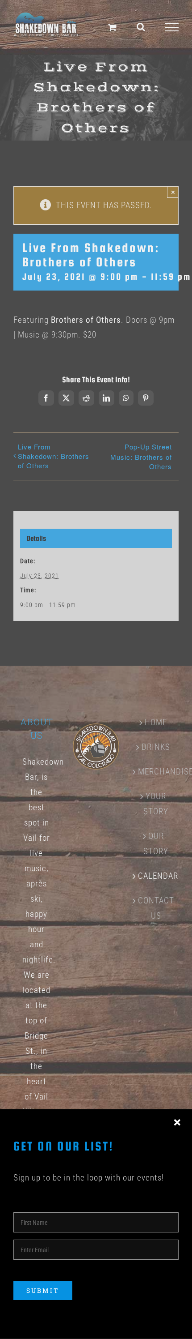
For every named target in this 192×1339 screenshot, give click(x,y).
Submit (42, 1290)
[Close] (177, 1123)
